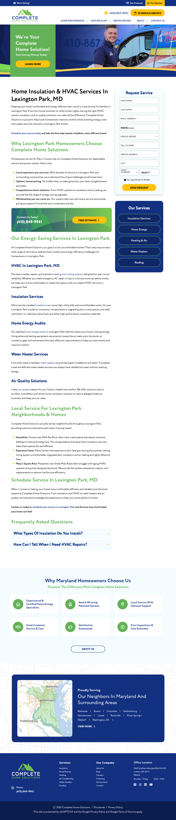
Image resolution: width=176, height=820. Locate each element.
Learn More (33, 64)
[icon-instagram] (140, 785)
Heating (62, 775)
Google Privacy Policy (93, 812)
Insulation (63, 768)
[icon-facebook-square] (135, 785)
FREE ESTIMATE (87, 220)
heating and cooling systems (68, 274)
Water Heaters (65, 782)
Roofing (62, 785)
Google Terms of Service (123, 812)
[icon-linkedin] (145, 785)
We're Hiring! (23, 3)
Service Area (101, 782)
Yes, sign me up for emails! (138, 180)
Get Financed (136, 3)
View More (85, 726)
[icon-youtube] (151, 785)
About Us (100, 768)
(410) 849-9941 (118, 13)
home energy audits (35, 332)
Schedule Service (149, 13)
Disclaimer (99, 807)
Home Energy (65, 771)
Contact (99, 785)
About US (88, 649)
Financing (100, 778)
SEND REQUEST (139, 188)
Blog (98, 771)
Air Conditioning (66, 778)
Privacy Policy (115, 807)
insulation (41, 305)
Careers (100, 775)
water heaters (47, 363)
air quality (24, 389)
